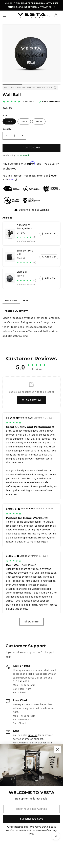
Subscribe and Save (31, 818)
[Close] (57, 749)
